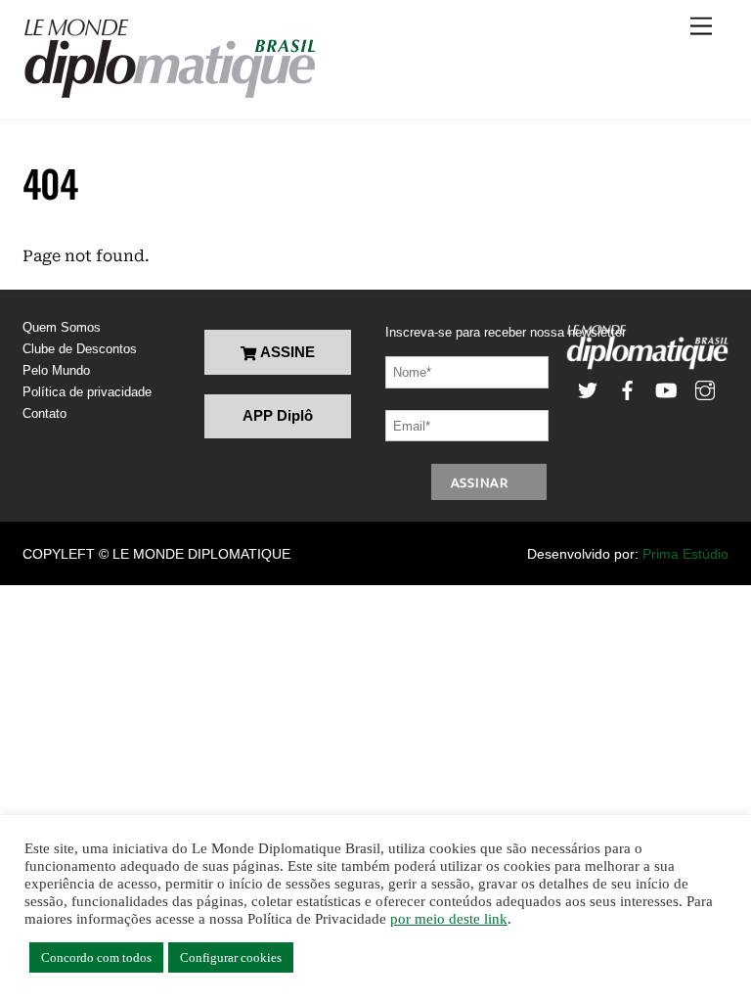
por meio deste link (449, 919)
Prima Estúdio (685, 554)
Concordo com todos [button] (96, 957)
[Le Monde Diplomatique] (169, 95)
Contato (44, 413)
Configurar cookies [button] (231, 957)
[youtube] (665, 389)
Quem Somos (61, 327)
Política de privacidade (87, 392)
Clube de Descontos (79, 349)
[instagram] (705, 389)
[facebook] (626, 389)
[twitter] (587, 389)
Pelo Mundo (56, 370)
